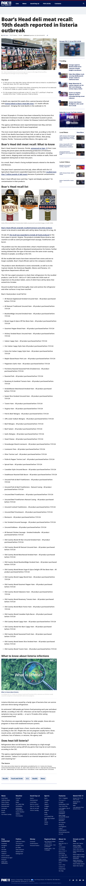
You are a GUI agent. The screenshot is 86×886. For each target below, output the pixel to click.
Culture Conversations (63, 829)
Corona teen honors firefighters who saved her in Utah (76, 103)
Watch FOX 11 (78, 796)
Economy (32, 841)
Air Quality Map (20, 804)
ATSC (60, 863)
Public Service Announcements (63, 859)
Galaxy (46, 822)
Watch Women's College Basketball (78, 861)
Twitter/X (3, 853)
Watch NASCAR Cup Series (78, 851)
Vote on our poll (34, 808)
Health (34, 778)
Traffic (17, 800)
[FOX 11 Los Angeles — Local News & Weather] (6, 4)
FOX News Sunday (6, 814)
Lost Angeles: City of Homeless (64, 809)
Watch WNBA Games (79, 864)
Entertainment (5, 806)
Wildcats (46, 810)
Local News (63, 132)
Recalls (20, 35)
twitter (73, 880)
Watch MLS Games (78, 866)
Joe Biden (18, 847)
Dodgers (46, 806)
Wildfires (18, 814)
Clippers (46, 804)
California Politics (20, 841)
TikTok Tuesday (34, 810)
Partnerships (62, 869)
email (83, 880)
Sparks (46, 824)
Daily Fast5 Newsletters (4, 862)
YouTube (3, 849)
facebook (70, 880)
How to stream (5, 855)
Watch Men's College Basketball (78, 857)
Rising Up (61, 824)
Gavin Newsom (20, 849)
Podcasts (3, 859)
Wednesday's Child (64, 804)
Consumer (4, 808)
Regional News (50, 839)
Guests (32, 798)
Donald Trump (20, 845)
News (43, 778)
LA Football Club (48, 816)
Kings (45, 812)
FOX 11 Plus (62, 865)
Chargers (46, 800)
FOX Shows (62, 849)
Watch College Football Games (77, 846)
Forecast (18, 798)
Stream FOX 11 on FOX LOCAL (78, 798)
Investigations (62, 826)
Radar (17, 802)
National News (5, 804)
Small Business (34, 843)
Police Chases (5, 802)
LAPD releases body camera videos (66, 173)
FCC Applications (63, 857)
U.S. (27, 778)
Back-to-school (34, 804)
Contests (61, 841)
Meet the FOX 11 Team (63, 844)
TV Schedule (62, 847)
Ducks (46, 814)
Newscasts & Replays (76, 802)
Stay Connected (5, 840)
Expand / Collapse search (84, 3)
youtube (80, 880)
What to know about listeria (9, 692)
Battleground (19, 853)
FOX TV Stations (13, 35)
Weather (19, 796)
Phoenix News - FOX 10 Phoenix (50, 845)
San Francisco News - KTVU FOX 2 (49, 842)
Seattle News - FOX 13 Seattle (49, 849)
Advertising (62, 853)
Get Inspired (62, 822)
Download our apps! (6, 857)
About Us (62, 839)
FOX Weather (19, 816)
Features (62, 796)
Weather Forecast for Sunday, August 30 (65, 166)
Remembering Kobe (64, 832)
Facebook (4, 843)
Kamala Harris (19, 851)
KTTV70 (61, 834)
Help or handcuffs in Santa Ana (66, 181)
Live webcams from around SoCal (78, 808)
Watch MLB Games (78, 849)
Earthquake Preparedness (19, 809)
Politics (3, 812)
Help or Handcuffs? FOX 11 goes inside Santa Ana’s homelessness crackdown (66, 145)
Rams (45, 798)
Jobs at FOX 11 (63, 851)
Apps (74, 805)
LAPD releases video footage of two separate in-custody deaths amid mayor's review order (67, 138)
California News (5, 800)
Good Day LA (35, 796)
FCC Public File (63, 855)
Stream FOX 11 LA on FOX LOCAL (70, 41)
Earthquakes (19, 806)
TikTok (3, 847)
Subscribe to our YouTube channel (70, 112)
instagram (76, 880)
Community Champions (62, 812)
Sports (46, 796)
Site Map (61, 871)
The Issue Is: (62, 800)
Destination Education (62, 819)
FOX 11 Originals (63, 798)
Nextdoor (4, 851)
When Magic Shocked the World (64, 816)
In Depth (61, 802)
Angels (46, 808)
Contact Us (62, 867)
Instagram (4, 845)
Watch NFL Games (78, 843)
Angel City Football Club (49, 819)
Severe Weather (20, 812)
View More (80, 132)
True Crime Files (63, 806)
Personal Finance (34, 845)
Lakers (46, 802)
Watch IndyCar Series (78, 854)
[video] (80, 167)
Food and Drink (17, 778)
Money (32, 839)
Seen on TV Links (34, 806)
